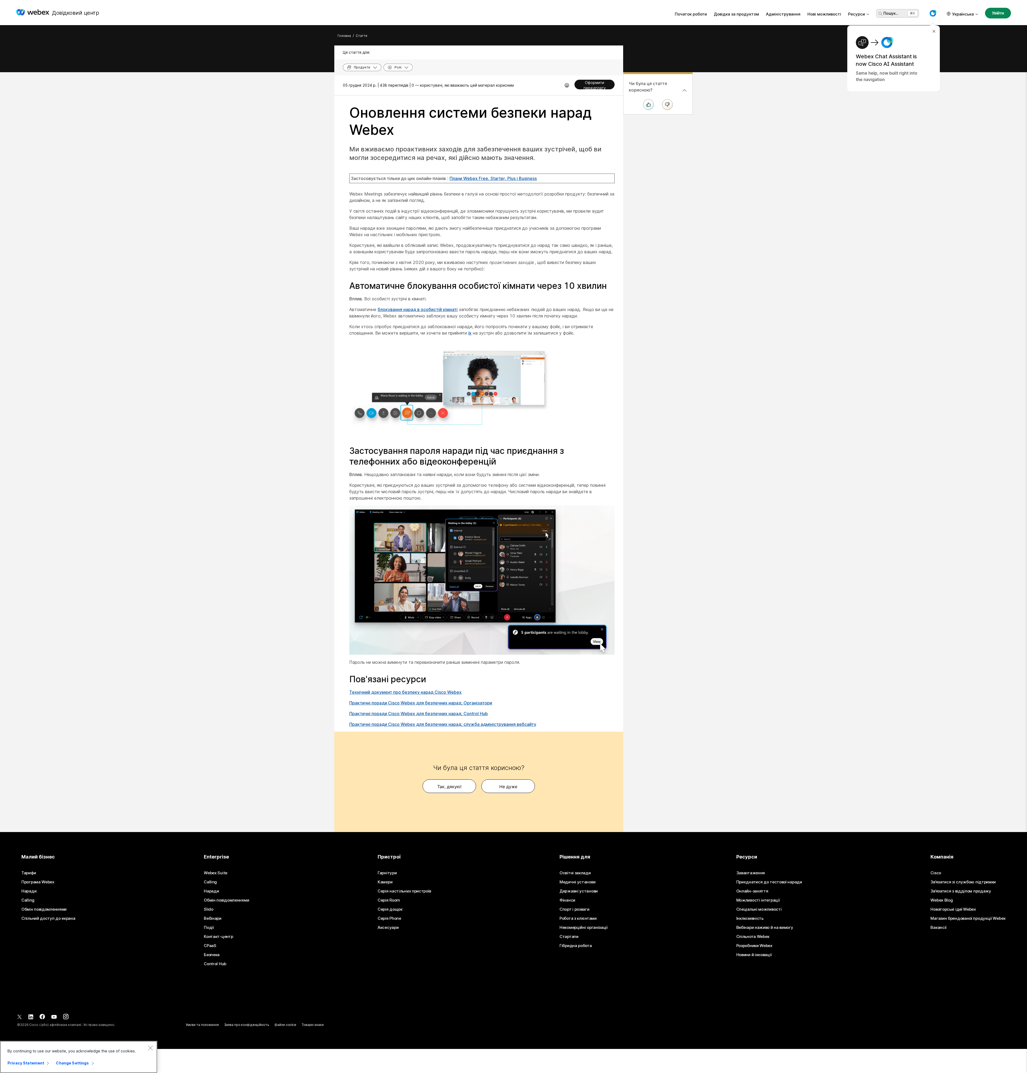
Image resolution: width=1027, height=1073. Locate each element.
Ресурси (856, 14)
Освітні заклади (575, 873)
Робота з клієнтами (578, 918)
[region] (78, 1057)
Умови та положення (202, 1025)
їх (470, 333)
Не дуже (508, 786)
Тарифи (28, 873)
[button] (933, 13)
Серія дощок (390, 909)
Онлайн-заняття (752, 891)
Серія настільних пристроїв (404, 891)
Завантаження (750, 873)
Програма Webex (37, 882)
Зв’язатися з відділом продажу (960, 891)
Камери (385, 882)
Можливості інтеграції (758, 900)
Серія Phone (389, 918)
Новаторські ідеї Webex (953, 909)
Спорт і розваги (574, 909)
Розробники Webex (754, 946)
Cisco (935, 873)
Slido (208, 909)
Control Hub (215, 964)
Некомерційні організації (584, 927)
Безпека (212, 955)
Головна (344, 36)
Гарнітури (387, 873)
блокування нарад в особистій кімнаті (418, 309)
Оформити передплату (595, 84)
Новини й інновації (754, 955)
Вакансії (938, 927)
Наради (28, 891)
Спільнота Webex (753, 936)
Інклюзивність (750, 918)
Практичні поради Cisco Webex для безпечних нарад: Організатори (420, 703)
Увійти (998, 13)
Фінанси (567, 900)
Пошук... (890, 13)
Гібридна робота (576, 946)
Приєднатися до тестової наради (769, 882)
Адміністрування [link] (783, 14)
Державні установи (579, 891)
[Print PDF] (566, 85)
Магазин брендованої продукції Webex (968, 918)
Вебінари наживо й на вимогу (764, 927)
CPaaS (210, 946)
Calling (28, 900)
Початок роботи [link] (691, 14)
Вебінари (212, 918)
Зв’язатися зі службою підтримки (963, 882)
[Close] (150, 1048)
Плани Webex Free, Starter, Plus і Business (493, 178)
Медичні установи (577, 882)
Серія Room (389, 900)
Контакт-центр (218, 936)
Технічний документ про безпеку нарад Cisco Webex (405, 692)
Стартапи (569, 936)
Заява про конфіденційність (246, 1025)
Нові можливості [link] (824, 14)
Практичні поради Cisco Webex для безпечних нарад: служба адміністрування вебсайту (442, 724)
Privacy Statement (25, 1063)
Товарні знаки (312, 1025)
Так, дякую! (449, 786)
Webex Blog (941, 900)
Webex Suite (215, 873)
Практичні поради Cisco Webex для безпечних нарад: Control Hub (418, 713)
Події (209, 927)
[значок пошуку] (880, 14)
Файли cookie (285, 1025)
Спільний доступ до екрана (48, 918)
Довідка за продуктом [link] (736, 14)
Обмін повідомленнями (44, 909)
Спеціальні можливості (759, 909)
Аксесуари (388, 927)
